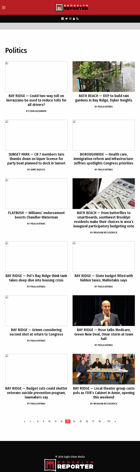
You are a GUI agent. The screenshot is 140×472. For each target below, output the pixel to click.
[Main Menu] (3, 7)
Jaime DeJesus (36, 169)
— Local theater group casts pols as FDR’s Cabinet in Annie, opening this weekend (104, 393)
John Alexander (36, 111)
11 (55, 421)
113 (108, 421)
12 (61, 421)
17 (93, 421)
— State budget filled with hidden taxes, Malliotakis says (103, 277)
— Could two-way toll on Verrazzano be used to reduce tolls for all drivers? (36, 100)
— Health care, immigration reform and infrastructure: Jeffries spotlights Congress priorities (104, 158)
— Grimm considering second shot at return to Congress (36, 332)
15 (81, 421)
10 (49, 421)
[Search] (77, 18)
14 (74, 421)
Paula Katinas (104, 106)
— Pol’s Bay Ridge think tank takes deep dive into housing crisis (36, 277)
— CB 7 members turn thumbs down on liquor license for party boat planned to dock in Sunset (36, 158)
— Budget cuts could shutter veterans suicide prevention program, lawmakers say (36, 393)
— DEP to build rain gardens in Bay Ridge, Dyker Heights (103, 98)
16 (87, 421)
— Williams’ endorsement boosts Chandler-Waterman (36, 215)
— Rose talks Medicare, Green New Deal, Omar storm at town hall (103, 334)
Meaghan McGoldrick (103, 232)
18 (100, 421)
